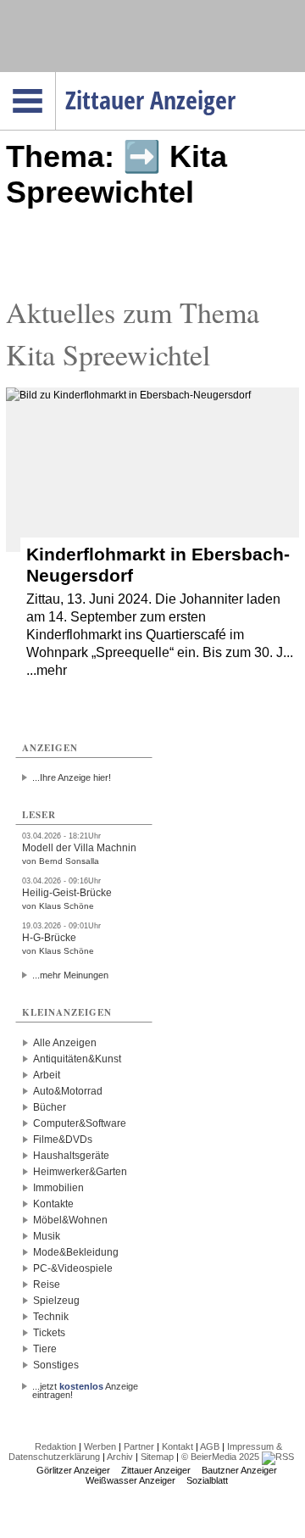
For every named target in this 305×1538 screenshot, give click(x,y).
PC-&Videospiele (73, 1268)
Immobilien (58, 1188)
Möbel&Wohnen (70, 1220)
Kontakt (177, 1446)
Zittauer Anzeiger (156, 1470)
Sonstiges (56, 1365)
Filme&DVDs (62, 1139)
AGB (209, 1446)
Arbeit (46, 1075)
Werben (100, 1446)
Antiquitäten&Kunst (77, 1059)
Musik (46, 1236)
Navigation (55, 77)
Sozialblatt (207, 1480)
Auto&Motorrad (68, 1091)
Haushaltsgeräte (71, 1155)
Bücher (49, 1107)
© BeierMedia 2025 (220, 1457)
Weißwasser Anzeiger (130, 1480)
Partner (139, 1446)
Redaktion (55, 1446)
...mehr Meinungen (70, 975)
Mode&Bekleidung (76, 1252)
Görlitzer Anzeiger (73, 1470)
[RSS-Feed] (278, 1457)
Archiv (120, 1457)
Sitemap (157, 1457)
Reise (46, 1284)
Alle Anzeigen (65, 1043)
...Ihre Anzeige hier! (71, 777)
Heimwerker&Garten (80, 1171)
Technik (51, 1316)
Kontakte (53, 1204)
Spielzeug (56, 1300)
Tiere (45, 1349)
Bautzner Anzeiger (239, 1470)
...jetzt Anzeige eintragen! (85, 1386)
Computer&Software (79, 1123)
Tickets (49, 1333)
